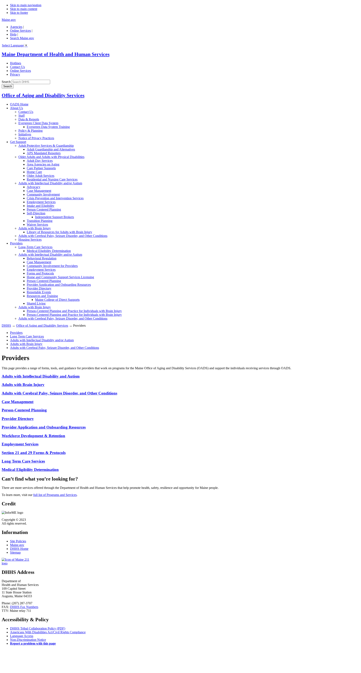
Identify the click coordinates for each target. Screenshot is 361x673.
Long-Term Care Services (35, 247)
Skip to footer (19, 12)
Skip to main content (23, 9)
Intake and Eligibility (40, 205)
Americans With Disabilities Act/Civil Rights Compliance (48, 632)
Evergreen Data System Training (48, 127)
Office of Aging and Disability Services (43, 95)
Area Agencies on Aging (43, 164)
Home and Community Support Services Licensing (60, 277)
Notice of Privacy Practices (36, 138)
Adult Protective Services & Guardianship (46, 145)
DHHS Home (19, 548)
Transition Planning (39, 221)
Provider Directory (39, 288)
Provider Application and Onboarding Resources (59, 284)
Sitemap (15, 552)
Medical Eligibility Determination (49, 251)
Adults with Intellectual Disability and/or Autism (50, 183)
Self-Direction (36, 213)
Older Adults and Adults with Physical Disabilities (51, 157)
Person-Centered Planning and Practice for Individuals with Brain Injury (74, 311)
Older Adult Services (40, 175)
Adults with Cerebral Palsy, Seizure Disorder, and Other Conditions (62, 236)
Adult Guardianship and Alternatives (51, 149)
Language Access (21, 636)
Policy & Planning (30, 130)
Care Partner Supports (41, 168)
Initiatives (24, 134)
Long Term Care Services (27, 336)
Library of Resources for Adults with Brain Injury (59, 232)
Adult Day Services (40, 160)
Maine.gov (9, 20)
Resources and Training (42, 296)
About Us (16, 108)
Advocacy (33, 187)
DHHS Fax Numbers (24, 607)
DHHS (6, 325)
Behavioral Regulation (41, 258)
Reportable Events (39, 292)
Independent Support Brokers (54, 217)
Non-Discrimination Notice (28, 639)
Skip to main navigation (25, 5)
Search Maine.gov (22, 38)
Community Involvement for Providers (52, 266)
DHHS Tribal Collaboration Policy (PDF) (37, 628)
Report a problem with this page (33, 643)
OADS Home (19, 104)
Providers (16, 243)
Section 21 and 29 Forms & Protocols (34, 452)
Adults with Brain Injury (34, 228)
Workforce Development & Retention (33, 436)
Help (13, 34)
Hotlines (15, 63)
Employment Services (41, 202)
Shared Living (36, 303)
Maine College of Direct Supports (57, 299)
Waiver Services (37, 224)
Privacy (15, 74)
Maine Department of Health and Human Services (55, 54)
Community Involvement (43, 194)
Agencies (16, 27)
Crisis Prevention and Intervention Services (55, 198)
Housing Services (30, 239)
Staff (21, 115)
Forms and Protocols (40, 273)
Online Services (20, 30)
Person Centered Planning (44, 209)
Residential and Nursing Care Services (52, 179)
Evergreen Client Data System (38, 123)
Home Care (34, 172)
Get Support (18, 142)
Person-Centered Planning (24, 410)
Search (6, 81)
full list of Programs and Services (55, 495)
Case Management (39, 190)
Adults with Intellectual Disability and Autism (41, 376)
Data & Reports (28, 119)
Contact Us (17, 67)
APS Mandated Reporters (44, 153)
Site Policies (18, 541)
